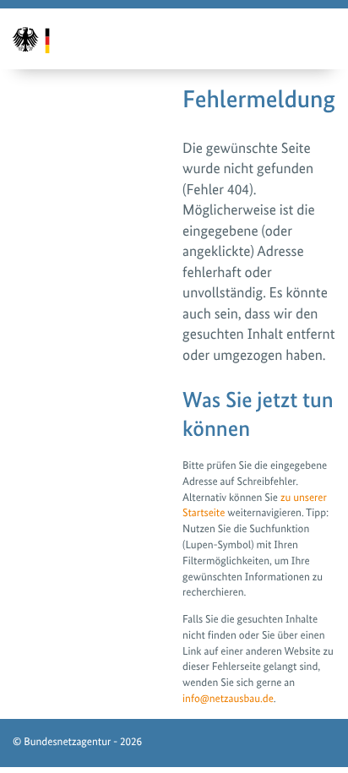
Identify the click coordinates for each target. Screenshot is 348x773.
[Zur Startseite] (41, 38)
